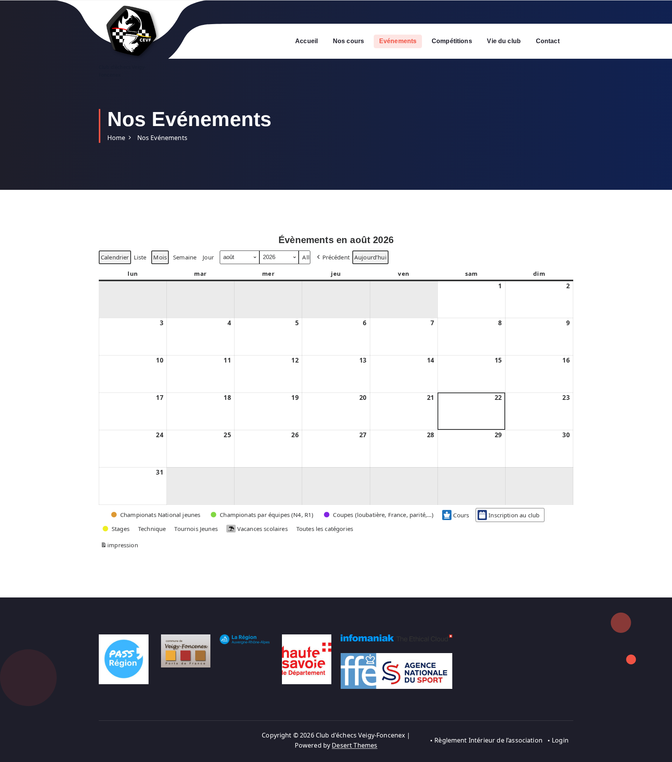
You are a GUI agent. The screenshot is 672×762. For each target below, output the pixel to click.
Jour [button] (208, 257)
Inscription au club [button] (513, 515)
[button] (332, 257)
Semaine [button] (184, 257)
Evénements (398, 41)
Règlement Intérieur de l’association (488, 740)
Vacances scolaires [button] (262, 529)
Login (560, 740)
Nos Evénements (162, 137)
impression (119, 546)
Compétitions (452, 41)
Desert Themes (354, 745)
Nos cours (348, 41)
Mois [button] (160, 257)
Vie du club (504, 41)
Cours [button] (461, 515)
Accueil (306, 41)
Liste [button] (140, 258)
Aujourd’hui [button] (370, 257)
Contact (548, 41)
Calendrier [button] (114, 258)
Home (116, 137)
